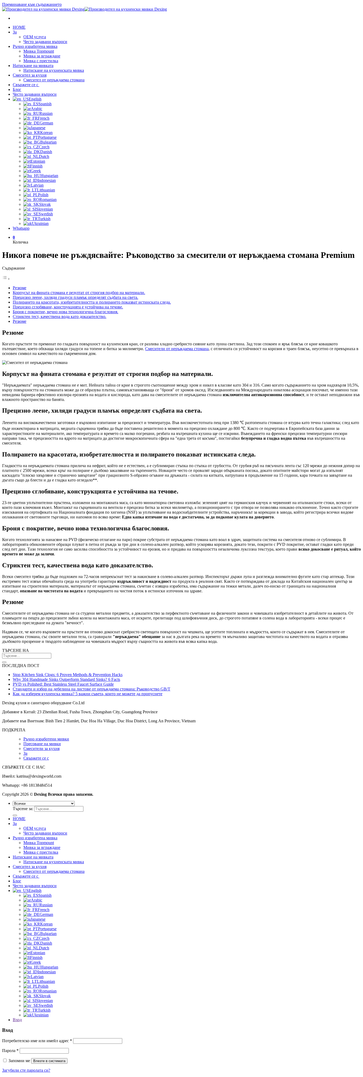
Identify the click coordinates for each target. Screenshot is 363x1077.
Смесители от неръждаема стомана (177, 348)
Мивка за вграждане (41, 56)
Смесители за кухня (41, 748)
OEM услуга (34, 37)
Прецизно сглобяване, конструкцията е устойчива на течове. (68, 307)
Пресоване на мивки (42, 743)
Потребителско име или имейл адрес (37, 1040)
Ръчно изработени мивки (46, 739)
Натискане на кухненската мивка (53, 70)
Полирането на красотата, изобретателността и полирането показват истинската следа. (92, 302)
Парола (10, 1050)
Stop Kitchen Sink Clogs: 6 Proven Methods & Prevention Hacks (68, 674)
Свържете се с (26, 84)
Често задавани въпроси (45, 41)
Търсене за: (23, 808)
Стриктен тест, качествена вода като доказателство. (59, 316)
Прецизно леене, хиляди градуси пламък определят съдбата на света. (75, 297)
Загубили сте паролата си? (26, 1070)
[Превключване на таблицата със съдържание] (6, 278)
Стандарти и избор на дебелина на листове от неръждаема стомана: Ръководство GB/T (91, 689)
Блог (17, 89)
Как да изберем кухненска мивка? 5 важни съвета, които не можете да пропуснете (87, 694)
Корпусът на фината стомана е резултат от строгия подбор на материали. (79, 292)
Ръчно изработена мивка (35, 46)
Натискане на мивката (33, 65)
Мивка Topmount (38, 51)
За (15, 32)
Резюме (19, 288)
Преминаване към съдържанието (32, 4)
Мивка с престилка (40, 60)
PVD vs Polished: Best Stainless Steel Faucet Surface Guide (63, 684)
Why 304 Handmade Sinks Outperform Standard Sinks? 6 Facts (66, 679)
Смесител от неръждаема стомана (54, 80)
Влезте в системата (49, 1061)
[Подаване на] (4, 662)
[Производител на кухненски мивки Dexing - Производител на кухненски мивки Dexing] (84, 9)
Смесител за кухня (30, 75)
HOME (19, 27)
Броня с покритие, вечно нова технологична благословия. (65, 311)
